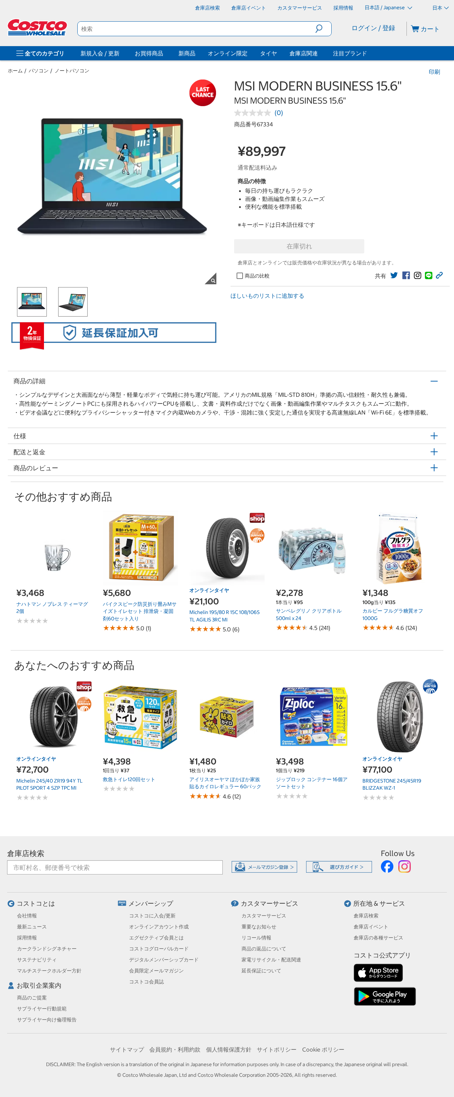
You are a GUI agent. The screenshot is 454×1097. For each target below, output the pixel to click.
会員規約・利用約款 (174, 1049)
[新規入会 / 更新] (121, 53)
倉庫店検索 (25, 853)
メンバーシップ (150, 903)
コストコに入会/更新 (152, 915)
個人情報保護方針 (228, 1049)
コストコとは (36, 903)
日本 (437, 8)
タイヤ (268, 53)
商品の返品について (264, 948)
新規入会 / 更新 (100, 53)
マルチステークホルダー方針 (49, 970)
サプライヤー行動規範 (42, 1008)
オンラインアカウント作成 (159, 926)
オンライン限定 (228, 53)
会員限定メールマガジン (156, 970)
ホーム (15, 70)
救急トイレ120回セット (129, 779)
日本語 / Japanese (385, 7)
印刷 (434, 71)
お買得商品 (149, 53)
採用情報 (27, 937)
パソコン (39, 70)
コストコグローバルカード (159, 948)
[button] (323, 29)
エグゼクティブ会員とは (156, 937)
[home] (38, 27)
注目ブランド (350, 53)
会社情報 (27, 915)
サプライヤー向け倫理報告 (47, 1019)
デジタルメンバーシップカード (164, 959)
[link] (394, 275)
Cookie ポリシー (323, 1049)
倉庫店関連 (303, 53)
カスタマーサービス (269, 903)
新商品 (186, 53)
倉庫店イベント (371, 926)
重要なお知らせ (259, 926)
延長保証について (261, 970)
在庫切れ (299, 246)
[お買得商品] (164, 53)
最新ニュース (32, 926)
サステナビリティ (37, 959)
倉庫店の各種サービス (378, 937)
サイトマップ (127, 1049)
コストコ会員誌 (146, 981)
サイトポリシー (277, 1049)
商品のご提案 (32, 997)
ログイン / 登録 (373, 28)
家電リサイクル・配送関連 (271, 959)
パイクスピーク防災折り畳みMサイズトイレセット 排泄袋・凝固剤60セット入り (140, 611)
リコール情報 (256, 937)
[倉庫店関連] (319, 53)
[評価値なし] (254, 112)
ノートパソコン (72, 70)
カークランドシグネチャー (47, 948)
